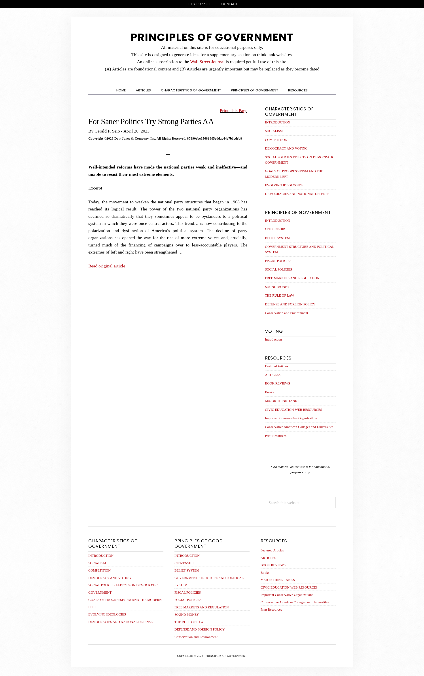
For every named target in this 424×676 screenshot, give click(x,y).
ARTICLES (272, 375)
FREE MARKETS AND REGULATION (292, 278)
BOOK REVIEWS (277, 383)
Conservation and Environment (286, 313)
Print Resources (275, 435)
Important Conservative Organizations (291, 418)
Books (269, 392)
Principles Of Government (212, 37)
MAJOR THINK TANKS (282, 401)
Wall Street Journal (207, 61)
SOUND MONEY (277, 287)
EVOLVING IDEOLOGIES (284, 185)
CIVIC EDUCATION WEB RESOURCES (293, 409)
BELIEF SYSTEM (277, 238)
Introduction (273, 339)
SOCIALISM (274, 131)
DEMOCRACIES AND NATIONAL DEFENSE (297, 194)
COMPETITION (276, 140)
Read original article (106, 265)
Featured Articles (276, 366)
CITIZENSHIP (275, 229)
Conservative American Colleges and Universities (299, 427)
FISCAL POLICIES (278, 261)
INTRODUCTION (277, 122)
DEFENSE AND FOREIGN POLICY (290, 304)
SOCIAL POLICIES (278, 269)
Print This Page (233, 110)
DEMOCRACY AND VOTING (286, 148)
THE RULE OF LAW (279, 295)
